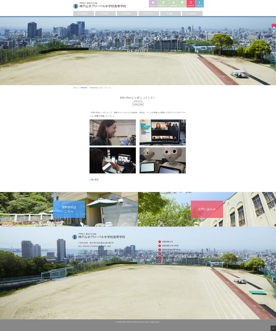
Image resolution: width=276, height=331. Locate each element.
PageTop (273, 328)
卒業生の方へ (163, 5)
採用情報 (173, 5)
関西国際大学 (167, 242)
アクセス (182, 5)
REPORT (84, 88)
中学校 (105, 13)
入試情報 (192, 13)
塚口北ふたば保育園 (170, 262)
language (153, 5)
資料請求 (191, 5)
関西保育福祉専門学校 (171, 250)
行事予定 (199, 5)
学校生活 (149, 13)
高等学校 (127, 13)
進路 (171, 13)
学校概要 (83, 13)
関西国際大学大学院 (170, 246)
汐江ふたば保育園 (169, 258)
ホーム (75, 88)
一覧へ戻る (94, 179)
